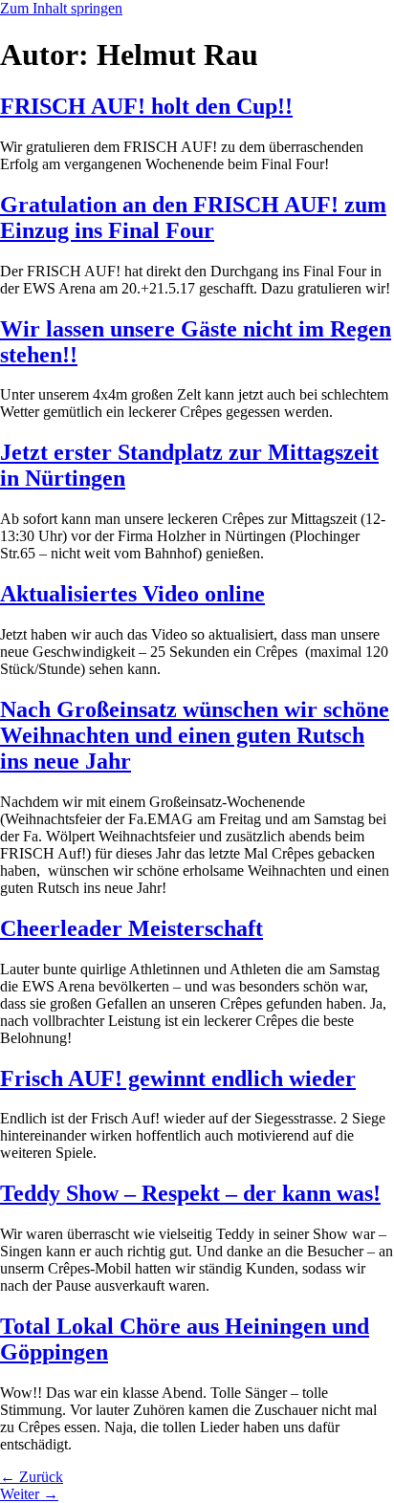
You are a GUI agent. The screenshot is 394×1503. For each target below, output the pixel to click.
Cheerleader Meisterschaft (131, 928)
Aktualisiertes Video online (132, 593)
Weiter (29, 1494)
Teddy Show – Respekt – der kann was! (190, 1193)
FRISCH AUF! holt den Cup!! (146, 106)
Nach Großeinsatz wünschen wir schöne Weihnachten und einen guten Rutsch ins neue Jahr (194, 735)
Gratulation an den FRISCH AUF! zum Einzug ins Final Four (193, 217)
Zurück (31, 1477)
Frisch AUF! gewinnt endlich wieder (178, 1078)
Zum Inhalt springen (61, 8)
